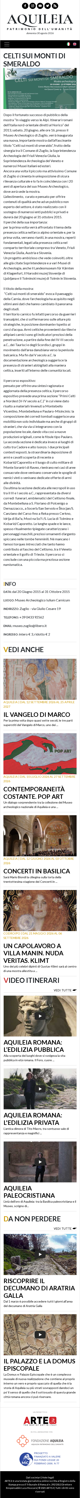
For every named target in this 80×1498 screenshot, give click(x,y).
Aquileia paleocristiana (29, 1192)
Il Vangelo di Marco (36, 714)
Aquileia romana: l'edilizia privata (33, 1118)
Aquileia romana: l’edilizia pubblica (34, 1046)
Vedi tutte (63, 990)
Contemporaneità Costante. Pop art (34, 792)
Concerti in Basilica (36, 871)
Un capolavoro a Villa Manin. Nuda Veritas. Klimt (33, 953)
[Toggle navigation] (8, 44)
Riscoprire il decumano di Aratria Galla (39, 1288)
